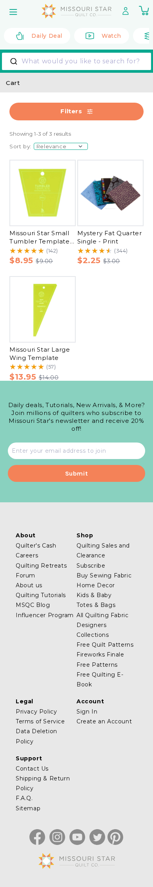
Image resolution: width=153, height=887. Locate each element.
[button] (14, 12)
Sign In (86, 711)
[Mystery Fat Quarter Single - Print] (110, 193)
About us (29, 585)
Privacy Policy (36, 711)
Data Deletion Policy (36, 736)
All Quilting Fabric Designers (102, 620)
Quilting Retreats (41, 565)
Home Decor (95, 585)
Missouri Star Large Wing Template (39, 353)
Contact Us (32, 768)
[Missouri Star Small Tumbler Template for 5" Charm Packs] (42, 193)
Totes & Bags (95, 605)
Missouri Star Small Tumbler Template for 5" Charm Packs (39, 241)
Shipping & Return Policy (43, 783)
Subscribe (90, 565)
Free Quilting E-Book (100, 679)
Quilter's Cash (36, 545)
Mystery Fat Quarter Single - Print (109, 237)
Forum (25, 575)
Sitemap (28, 808)
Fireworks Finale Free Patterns (100, 659)
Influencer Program (45, 615)
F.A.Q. (24, 798)
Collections (92, 634)
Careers (27, 555)
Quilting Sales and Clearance (103, 550)
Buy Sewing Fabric (103, 575)
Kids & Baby (94, 595)
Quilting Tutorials (41, 595)
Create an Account (104, 721)
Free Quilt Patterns (104, 644)
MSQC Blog (33, 605)
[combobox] (76, 61)
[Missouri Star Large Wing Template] (42, 309)
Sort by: (20, 146)
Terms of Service (40, 721)
